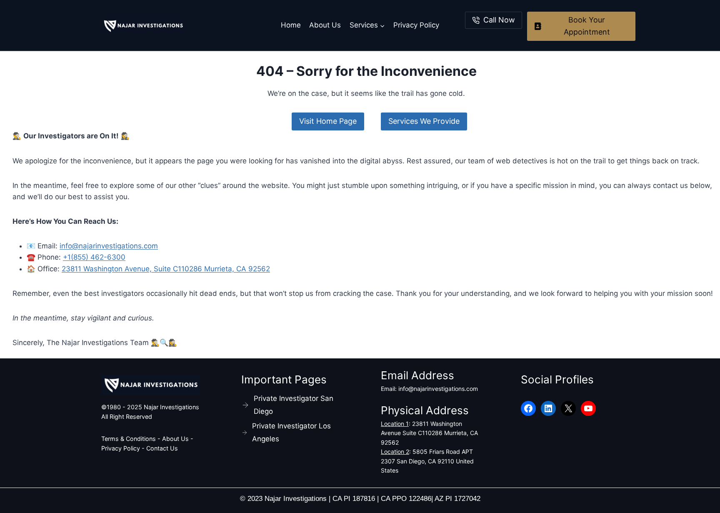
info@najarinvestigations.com (109, 246)
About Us (325, 25)
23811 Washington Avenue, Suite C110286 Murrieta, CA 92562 (166, 269)
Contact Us (162, 448)
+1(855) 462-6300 (94, 257)
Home (291, 25)
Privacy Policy (416, 25)
